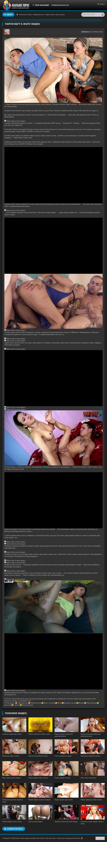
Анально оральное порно (12, 734)
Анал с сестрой (49, 703)
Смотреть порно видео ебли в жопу (92, 823)
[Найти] (103, 15)
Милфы (81, 703)
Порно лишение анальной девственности (91, 735)
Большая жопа (27, 705)
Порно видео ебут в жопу (38, 778)
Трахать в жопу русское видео (66, 822)
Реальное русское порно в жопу (12, 801)
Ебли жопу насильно (88, 778)
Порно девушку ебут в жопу (91, 800)
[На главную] (16, 5)
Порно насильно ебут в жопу (39, 734)
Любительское (36, 703)
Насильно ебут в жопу (10, 756)
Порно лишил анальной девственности (64, 735)
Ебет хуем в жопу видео (11, 778)
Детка (59, 703)
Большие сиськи (70, 703)
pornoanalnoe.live (60, 5)
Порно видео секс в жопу (12, 822)
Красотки (7, 705)
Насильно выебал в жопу (38, 756)
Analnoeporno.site (80, 5)
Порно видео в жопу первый (39, 800)
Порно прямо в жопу (62, 778)
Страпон (16, 705)
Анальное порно (25, 15)
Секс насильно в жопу (63, 756)
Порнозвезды (91, 703)
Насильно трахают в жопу (90, 756)
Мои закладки (42, 5)
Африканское (38, 15)
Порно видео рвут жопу (64, 800)
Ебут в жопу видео (35, 822)
